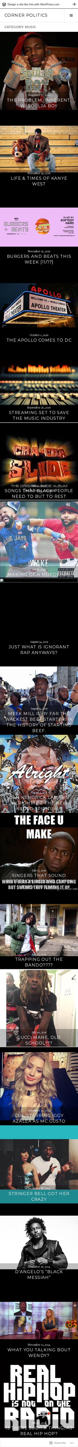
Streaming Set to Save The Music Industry (39, 415)
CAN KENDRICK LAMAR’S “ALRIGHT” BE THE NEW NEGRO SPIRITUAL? (39, 803)
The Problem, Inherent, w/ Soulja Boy (39, 103)
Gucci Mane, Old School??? (39, 1040)
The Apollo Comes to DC (39, 340)
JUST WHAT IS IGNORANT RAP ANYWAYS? (39, 649)
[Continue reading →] (39, 71)
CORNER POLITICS (26, 15)
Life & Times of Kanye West (39, 181)
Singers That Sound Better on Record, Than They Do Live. (39, 881)
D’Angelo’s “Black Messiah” (39, 1274)
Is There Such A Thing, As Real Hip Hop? (38, 1430)
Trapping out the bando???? (39, 962)
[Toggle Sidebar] (71, 15)
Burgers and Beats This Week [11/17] (39, 259)
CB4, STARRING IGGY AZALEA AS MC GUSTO (39, 1118)
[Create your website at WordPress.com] (39, 4)
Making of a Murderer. (39, 574)
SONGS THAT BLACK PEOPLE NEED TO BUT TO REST (39, 493)
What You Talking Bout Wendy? (39, 1352)
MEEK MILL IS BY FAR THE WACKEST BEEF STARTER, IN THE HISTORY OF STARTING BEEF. (39, 722)
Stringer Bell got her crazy (39, 1196)
